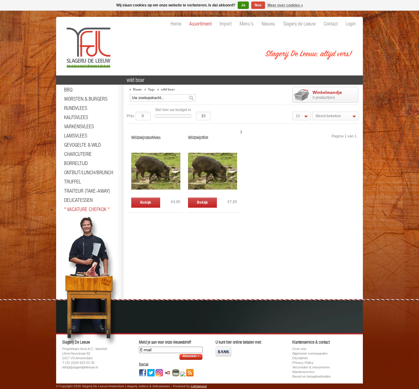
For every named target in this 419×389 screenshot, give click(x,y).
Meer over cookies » (285, 5)
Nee (258, 5)
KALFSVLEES (76, 117)
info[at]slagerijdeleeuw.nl (80, 367)
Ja (243, 5)
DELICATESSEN (78, 200)
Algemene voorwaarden (310, 353)
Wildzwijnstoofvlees (145, 137)
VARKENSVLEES (79, 126)
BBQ (68, 90)
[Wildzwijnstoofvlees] (156, 194)
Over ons (299, 349)
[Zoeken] (191, 98)
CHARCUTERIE (78, 154)
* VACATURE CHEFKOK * (87, 209)
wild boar (168, 89)
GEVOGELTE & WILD (82, 145)
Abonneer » (191, 356)
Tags (151, 89)
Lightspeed (199, 386)
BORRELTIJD (76, 163)
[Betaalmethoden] (223, 355)
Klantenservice (303, 372)
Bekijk (145, 202)
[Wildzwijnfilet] (212, 194)
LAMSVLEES (75, 136)
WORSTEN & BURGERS (85, 99)
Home (137, 89)
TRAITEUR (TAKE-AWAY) (87, 191)
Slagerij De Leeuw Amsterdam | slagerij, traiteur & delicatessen (86, 44)
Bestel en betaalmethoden (311, 376)
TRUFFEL (72, 182)
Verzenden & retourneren (311, 367)
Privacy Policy (302, 362)
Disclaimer (300, 358)
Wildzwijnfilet (198, 137)
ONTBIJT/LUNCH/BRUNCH (88, 172)
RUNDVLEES (75, 108)
